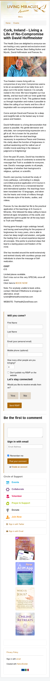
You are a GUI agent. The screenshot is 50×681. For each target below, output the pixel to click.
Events (16, 23)
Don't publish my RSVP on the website (23, 374)
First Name (12, 322)
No (25, 395)
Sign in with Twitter (16, 524)
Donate (15, 509)
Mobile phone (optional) (17, 350)
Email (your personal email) (19, 341)
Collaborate (18, 489)
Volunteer (17, 496)
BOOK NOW (21, 282)
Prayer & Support (21, 502)
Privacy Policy (12, 652)
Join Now (17, 516)
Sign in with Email (15, 531)
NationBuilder (22, 663)
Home (8, 23)
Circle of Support (13, 476)
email (18, 658)
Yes (13, 395)
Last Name (12, 331)
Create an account (19, 466)
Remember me (16, 455)
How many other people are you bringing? (21, 361)
